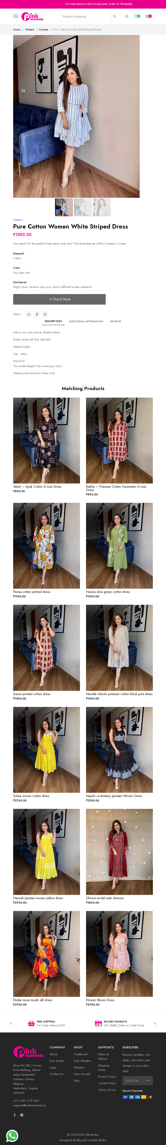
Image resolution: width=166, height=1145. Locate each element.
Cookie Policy (107, 1083)
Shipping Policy (103, 1067)
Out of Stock (61, 299)
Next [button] (155, 1024)
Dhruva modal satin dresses (105, 898)
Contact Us (57, 1074)
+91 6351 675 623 (26, 1100)
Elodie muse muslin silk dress (32, 1000)
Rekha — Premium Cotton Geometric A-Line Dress (116, 488)
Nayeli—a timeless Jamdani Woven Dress (114, 796)
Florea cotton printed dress (31, 591)
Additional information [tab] (86, 321)
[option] (46, 1023)
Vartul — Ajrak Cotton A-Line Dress (37, 486)
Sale (76, 1080)
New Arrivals (82, 1074)
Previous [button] (11, 1024)
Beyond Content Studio (91, 1140)
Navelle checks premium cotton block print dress (119, 694)
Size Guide (57, 1061)
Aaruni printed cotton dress (31, 694)
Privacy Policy (107, 1076)
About (53, 1054)
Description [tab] (53, 321)
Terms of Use (107, 1090)
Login (53, 1067)
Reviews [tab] (115, 321)
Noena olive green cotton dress (108, 591)
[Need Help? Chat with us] (12, 1135)
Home (16, 29)
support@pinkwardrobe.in (29, 1105)
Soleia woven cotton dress (31, 796)
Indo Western (82, 1061)
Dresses (43, 29)
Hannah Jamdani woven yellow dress (38, 898)
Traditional (80, 1054)
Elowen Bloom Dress (100, 1000)
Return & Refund (103, 1056)
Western (30, 29)
